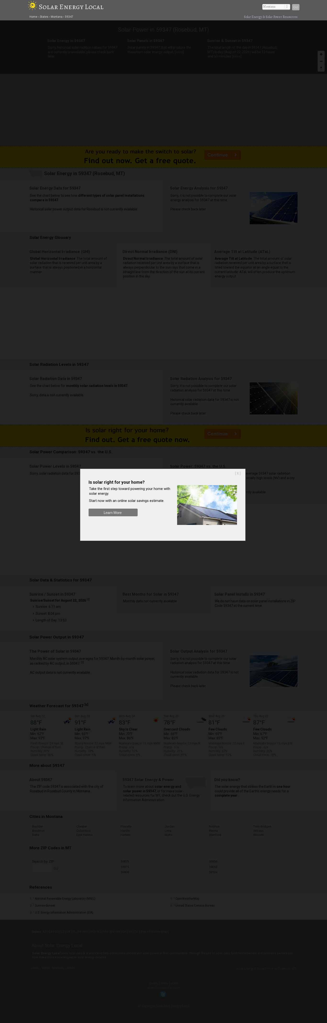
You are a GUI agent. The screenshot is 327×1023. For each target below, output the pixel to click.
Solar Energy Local (71, 6)
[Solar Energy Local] (33, 6)
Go (295, 7)
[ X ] (238, 473)
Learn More (113, 513)
